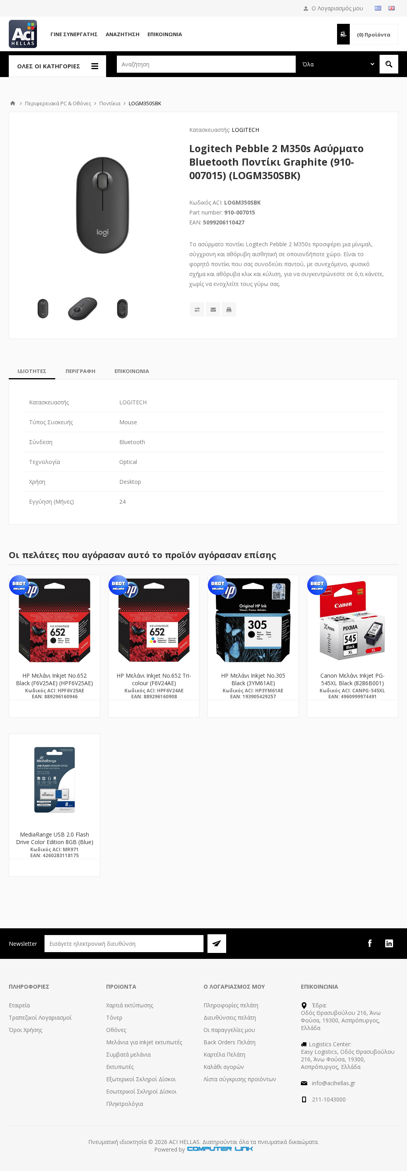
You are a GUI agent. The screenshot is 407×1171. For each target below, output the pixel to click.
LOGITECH (245, 129)
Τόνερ (114, 1017)
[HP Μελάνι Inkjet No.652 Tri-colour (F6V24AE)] (154, 620)
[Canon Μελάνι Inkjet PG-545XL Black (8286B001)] (352, 620)
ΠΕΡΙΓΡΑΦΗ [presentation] (80, 371)
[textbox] (206, 64)
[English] (391, 8)
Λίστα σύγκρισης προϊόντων (240, 1079)
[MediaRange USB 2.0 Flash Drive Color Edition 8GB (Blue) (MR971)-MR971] (54, 779)
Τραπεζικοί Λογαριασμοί (40, 1017)
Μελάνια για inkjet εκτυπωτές (144, 1042)
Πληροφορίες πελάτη (231, 1005)
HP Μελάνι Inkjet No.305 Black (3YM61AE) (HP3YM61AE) (253, 683)
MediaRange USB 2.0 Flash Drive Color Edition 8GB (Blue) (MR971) (54, 842)
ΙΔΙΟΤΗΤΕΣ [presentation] (32, 371)
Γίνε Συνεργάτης (74, 34)
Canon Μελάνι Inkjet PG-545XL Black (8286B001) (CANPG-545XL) (352, 683)
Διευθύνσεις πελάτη (230, 1017)
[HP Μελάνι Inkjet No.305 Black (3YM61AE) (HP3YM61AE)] (253, 620)
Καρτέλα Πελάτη (224, 1054)
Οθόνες (116, 1030)
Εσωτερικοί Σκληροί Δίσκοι (141, 1091)
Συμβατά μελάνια (128, 1054)
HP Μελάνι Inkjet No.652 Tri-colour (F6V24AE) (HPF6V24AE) (153, 683)
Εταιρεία (19, 1005)
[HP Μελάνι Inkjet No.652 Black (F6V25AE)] (54, 620)
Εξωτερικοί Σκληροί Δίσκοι (141, 1079)
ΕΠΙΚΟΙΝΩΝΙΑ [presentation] (131, 371)
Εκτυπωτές (120, 1067)
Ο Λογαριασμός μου (337, 8)
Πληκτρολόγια (124, 1103)
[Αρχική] (13, 103)
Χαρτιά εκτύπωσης (129, 1005)
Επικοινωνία (164, 34)
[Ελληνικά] (378, 8)
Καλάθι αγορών (224, 1067)
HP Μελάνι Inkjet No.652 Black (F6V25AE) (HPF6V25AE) (54, 679)
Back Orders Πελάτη (230, 1042)
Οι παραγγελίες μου (229, 1030)
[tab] (32, 371)
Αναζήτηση (123, 34)
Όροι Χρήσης (25, 1030)
